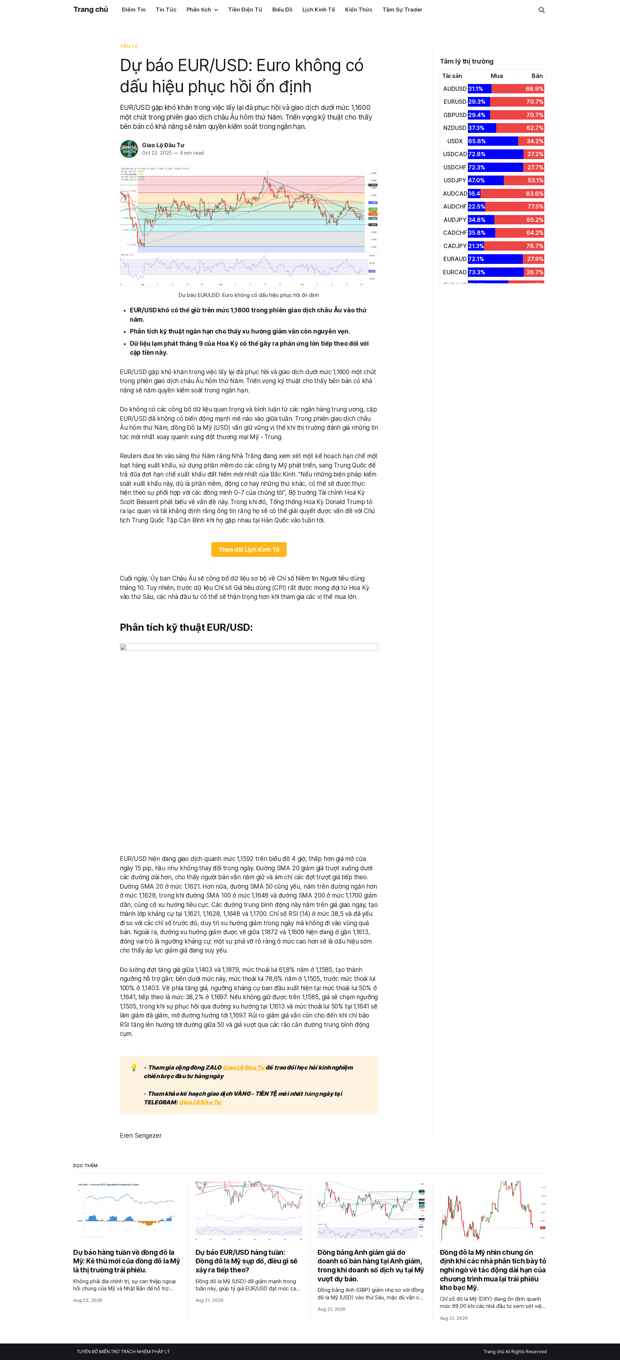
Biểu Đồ (282, 9)
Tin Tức (166, 9)
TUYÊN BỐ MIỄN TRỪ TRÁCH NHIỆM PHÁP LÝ (123, 1351)
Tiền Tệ (129, 46)
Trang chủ (90, 9)
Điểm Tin (134, 9)
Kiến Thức (358, 9)
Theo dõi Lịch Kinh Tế (249, 549)
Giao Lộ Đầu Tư (163, 145)
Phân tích (199, 9)
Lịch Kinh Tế (318, 9)
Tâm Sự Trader (402, 9)
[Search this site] (542, 10)
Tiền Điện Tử (245, 9)
